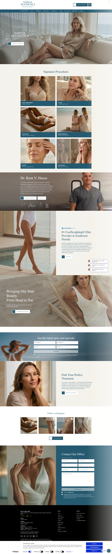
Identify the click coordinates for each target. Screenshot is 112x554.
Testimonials (38, 11)
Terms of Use (70, 492)
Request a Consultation (62, 531)
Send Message (78, 489)
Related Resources (80, 516)
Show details (68, 551)
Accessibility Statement (81, 520)
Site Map (78, 518)
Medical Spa (54, 11)
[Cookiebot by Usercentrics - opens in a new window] (15, 552)
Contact (81, 11)
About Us (59, 515)
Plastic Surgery (46, 11)
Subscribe (56, 351)
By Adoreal (104, 550)
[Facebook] (28, 536)
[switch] (41, 552)
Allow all (94, 543)
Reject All (94, 550)
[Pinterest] (34, 536)
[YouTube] (25, 536)
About (32, 11)
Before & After (67, 11)
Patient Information (61, 527)
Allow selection (94, 547)
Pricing (59, 525)
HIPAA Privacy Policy (81, 513)
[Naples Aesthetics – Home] (28, 4)
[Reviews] (37, 536)
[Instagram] (22, 536)
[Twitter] (31, 536)
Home (59, 513)
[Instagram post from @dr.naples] (29, 425)
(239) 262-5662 (24, 519)
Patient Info (74, 11)
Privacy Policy (79, 515)
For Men (61, 11)
